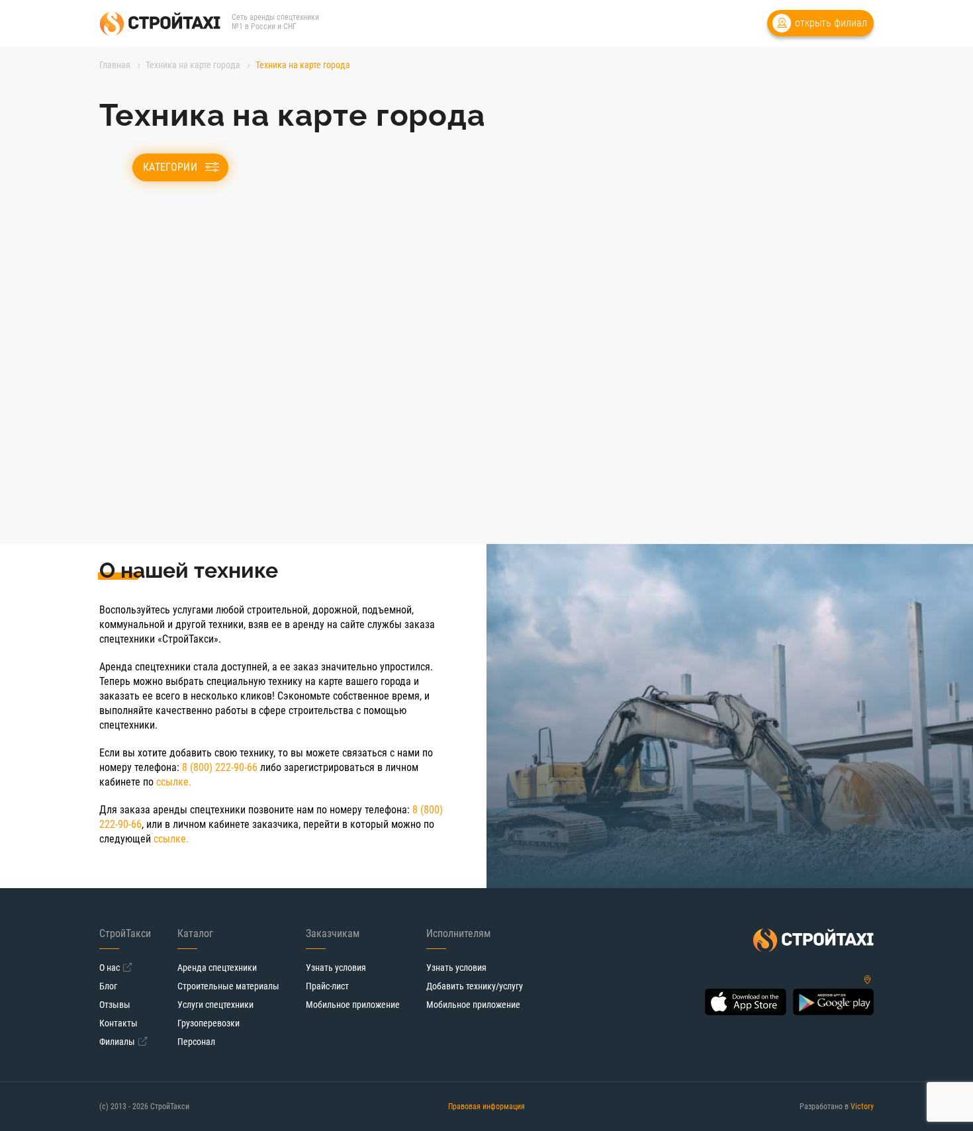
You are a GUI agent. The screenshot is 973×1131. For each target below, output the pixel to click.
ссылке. (173, 782)
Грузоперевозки (208, 1023)
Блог (108, 986)
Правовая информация (486, 1106)
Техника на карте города (193, 65)
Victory (862, 1106)
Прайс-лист (327, 986)
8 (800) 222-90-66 (219, 767)
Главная (114, 65)
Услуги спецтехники (215, 1004)
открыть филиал (831, 23)
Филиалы (117, 1041)
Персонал (196, 1041)
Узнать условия (336, 967)
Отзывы (114, 1004)
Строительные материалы (228, 986)
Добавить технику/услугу (474, 986)
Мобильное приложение (353, 1004)
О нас (109, 967)
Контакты (118, 1023)
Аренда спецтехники (217, 967)
